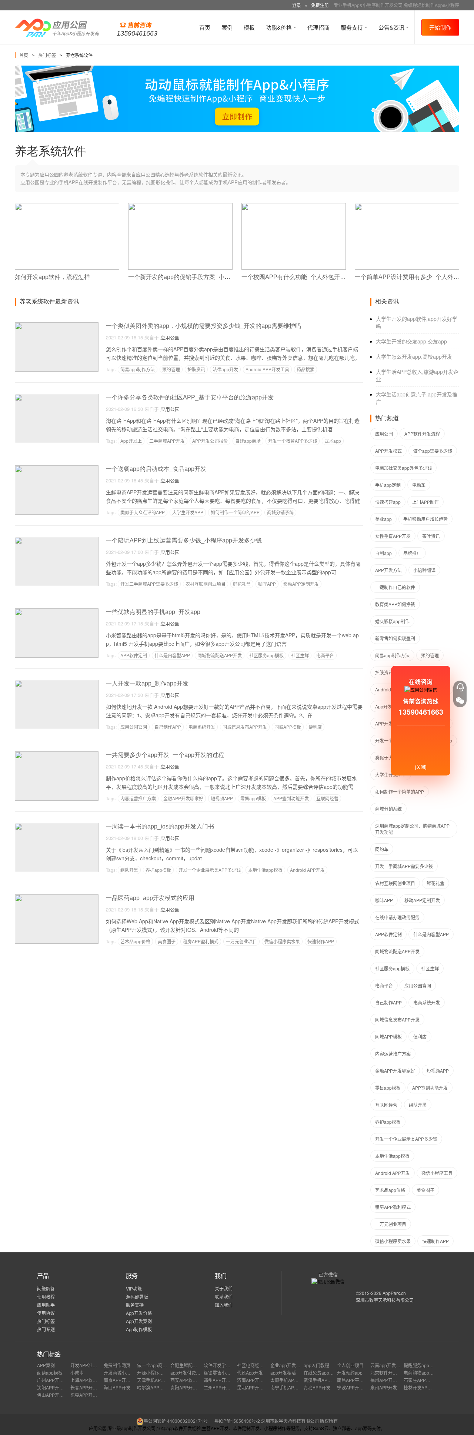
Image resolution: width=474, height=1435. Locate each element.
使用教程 (46, 1296)
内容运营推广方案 (138, 798)
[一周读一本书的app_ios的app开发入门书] (57, 826)
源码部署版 (137, 1296)
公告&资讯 (392, 27)
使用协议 (46, 1313)
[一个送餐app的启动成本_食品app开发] (57, 468)
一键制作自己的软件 (395, 587)
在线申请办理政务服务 (397, 917)
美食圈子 (167, 941)
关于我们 (224, 1288)
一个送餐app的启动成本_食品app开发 (156, 469)
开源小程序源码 (152, 1372)
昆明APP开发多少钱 (257, 1387)
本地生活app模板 (265, 870)
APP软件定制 (133, 655)
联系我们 (224, 1296)
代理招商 (318, 27)
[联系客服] (460, 687)
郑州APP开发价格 (221, 1380)
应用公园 (170, 337)
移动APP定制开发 (301, 584)
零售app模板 (253, 798)
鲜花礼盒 (242, 584)
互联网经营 (327, 798)
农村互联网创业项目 (206, 584)
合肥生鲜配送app (187, 1365)
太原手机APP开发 (288, 1380)
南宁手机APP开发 (288, 1387)
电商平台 (325, 655)
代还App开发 (250, 1372)
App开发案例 (139, 1321)
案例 (227, 27)
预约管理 (171, 369)
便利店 (315, 727)
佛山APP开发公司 (55, 1395)
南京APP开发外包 (121, 1380)
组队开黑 (129, 870)
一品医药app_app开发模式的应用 (150, 898)
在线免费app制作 (321, 1372)
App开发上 (131, 441)
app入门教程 (316, 1365)
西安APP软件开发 (188, 1380)
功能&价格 (279, 27)
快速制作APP (320, 941)
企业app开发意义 (287, 1365)
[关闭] (420, 767)
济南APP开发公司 (255, 1380)
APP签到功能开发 (291, 798)
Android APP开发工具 (267, 369)
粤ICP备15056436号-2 (237, 1421)
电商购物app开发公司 (425, 1372)
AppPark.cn (394, 1293)
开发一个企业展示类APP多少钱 (209, 870)
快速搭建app (388, 502)
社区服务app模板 (266, 655)
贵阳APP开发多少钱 (190, 1387)
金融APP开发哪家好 (183, 798)
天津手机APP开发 (155, 1380)
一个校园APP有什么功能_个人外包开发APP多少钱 (308, 277)
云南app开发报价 (387, 1365)
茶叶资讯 (431, 536)
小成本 (77, 1372)
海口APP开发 (117, 1387)
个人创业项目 (350, 1365)
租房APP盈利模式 (200, 941)
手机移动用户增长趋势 (425, 519)
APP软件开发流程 (422, 434)
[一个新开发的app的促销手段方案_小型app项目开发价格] (180, 206)
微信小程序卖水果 (282, 941)
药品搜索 (305, 369)
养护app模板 (158, 870)
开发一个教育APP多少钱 (292, 441)
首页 (204, 27)
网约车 (381, 849)
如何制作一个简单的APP (235, 512)
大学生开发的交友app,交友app (411, 341)
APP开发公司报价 (210, 441)
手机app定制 (388, 485)
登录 (296, 5)
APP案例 (46, 1365)
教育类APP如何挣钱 (395, 604)
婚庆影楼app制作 (392, 621)
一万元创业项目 (241, 941)
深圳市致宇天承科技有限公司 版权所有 (299, 1421)
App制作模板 (139, 1329)
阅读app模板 (50, 1372)
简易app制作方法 (137, 369)
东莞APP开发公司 (88, 1395)
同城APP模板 (287, 727)
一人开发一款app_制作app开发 (147, 683)
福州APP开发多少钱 (390, 1380)
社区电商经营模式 (255, 1365)
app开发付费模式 (187, 1372)
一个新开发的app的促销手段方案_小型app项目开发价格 (202, 277)
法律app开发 (225, 369)
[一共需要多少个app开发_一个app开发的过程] (57, 754)
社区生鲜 (300, 655)
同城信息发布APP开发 (245, 727)
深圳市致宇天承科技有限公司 (385, 1300)
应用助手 (46, 1305)
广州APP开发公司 (55, 1380)
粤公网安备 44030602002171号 (176, 1421)
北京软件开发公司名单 (392, 1372)
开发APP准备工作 (88, 1365)
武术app (332, 441)
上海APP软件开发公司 (92, 1380)
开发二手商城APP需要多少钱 (149, 584)
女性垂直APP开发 (393, 536)
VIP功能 (134, 1288)
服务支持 (352, 27)
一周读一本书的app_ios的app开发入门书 (160, 826)
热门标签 (47, 55)
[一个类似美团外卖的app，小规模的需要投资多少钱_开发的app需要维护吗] (57, 325)
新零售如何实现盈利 (395, 638)
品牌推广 (412, 553)
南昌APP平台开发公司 (359, 1380)
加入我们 (224, 1305)
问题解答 (46, 1288)
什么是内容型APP (172, 655)
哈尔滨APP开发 (152, 1387)
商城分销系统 (280, 512)
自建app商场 (248, 441)
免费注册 (320, 5)
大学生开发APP (187, 512)
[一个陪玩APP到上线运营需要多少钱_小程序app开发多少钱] (57, 540)
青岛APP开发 (317, 1387)
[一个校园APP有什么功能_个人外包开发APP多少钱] (293, 206)
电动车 (418, 485)
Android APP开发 (307, 870)
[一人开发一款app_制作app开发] (57, 683)
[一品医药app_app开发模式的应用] (57, 897)
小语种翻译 (424, 570)
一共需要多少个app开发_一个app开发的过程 (165, 755)
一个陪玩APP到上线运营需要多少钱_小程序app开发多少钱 (184, 540)
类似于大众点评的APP (142, 512)
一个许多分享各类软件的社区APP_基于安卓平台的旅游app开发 (190, 397)
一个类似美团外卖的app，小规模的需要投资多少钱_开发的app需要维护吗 (203, 326)
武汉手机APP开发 (321, 1380)
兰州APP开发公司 (221, 1387)
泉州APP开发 (383, 1387)
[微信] (460, 700)
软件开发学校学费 (221, 1365)
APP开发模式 (388, 451)
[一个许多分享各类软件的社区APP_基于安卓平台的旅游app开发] (57, 397)
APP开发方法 (388, 570)
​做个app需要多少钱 (432, 451)
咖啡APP (267, 584)
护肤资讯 (196, 369)
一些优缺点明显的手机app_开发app (153, 612)
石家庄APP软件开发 (424, 1380)
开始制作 (440, 27)
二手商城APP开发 (167, 441)
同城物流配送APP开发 (219, 655)
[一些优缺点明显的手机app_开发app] (57, 611)
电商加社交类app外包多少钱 (403, 468)
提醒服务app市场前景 (425, 1365)
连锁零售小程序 (219, 1372)
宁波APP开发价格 (355, 1387)
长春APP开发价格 (88, 1387)
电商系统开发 (201, 727)
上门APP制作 (425, 502)
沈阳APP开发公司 (55, 1387)
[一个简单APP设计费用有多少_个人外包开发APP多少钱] (407, 206)
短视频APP (222, 798)
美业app (383, 519)
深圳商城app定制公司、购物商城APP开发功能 (412, 829)
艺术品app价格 (135, 941)
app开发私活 (283, 1372)
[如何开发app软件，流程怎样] (67, 206)
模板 (249, 27)
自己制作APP (167, 727)
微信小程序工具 (437, 1173)
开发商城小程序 (119, 1372)
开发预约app (350, 1372)
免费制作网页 (117, 1365)
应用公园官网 (133, 727)
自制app (383, 553)
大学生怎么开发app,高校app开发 (414, 356)
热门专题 (46, 1329)
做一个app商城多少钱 (158, 1365)
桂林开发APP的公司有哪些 (430, 1387)
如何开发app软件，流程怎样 (52, 277)
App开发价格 (139, 1313)
